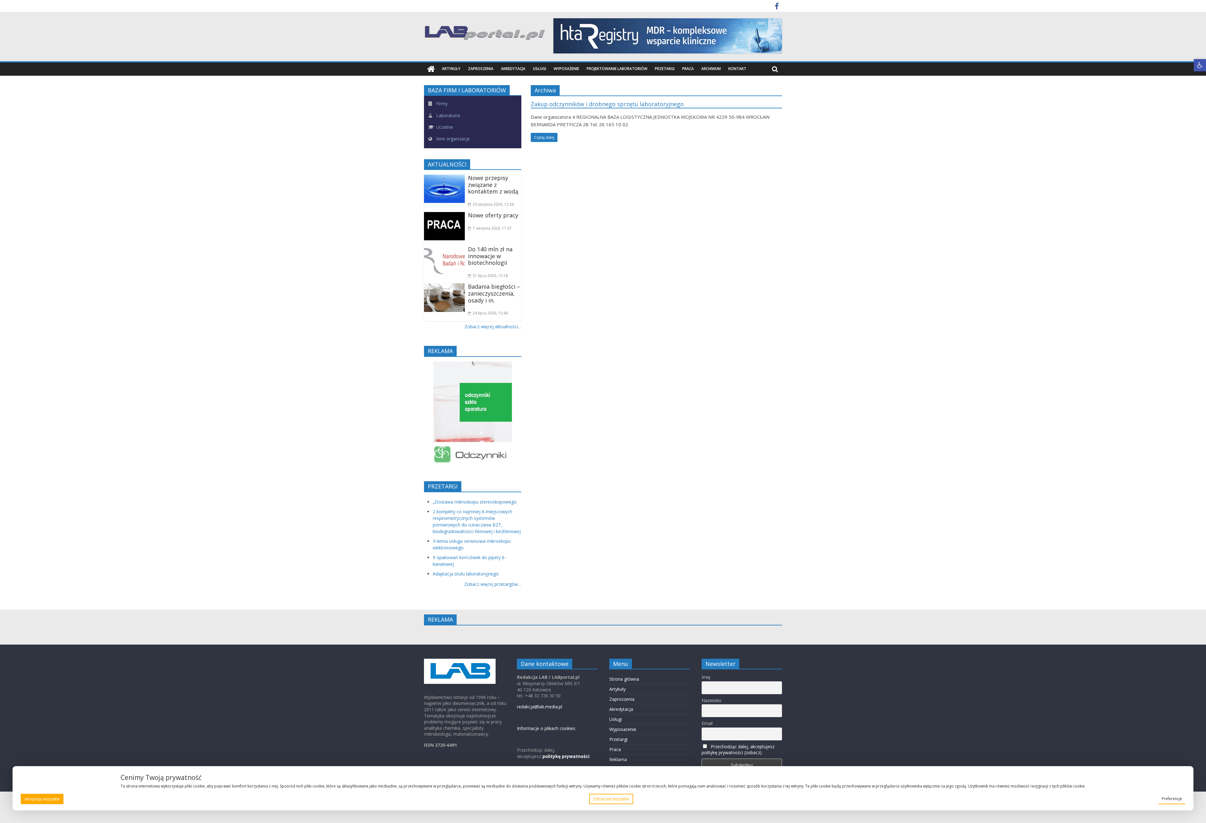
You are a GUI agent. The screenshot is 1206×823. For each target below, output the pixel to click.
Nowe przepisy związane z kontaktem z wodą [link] (493, 184)
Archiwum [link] (711, 68)
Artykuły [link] (451, 68)
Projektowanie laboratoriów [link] (617, 68)
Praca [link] (688, 68)
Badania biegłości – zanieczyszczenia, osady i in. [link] (494, 293)
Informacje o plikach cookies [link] (546, 728)
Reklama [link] (618, 759)
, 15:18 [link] (490, 275)
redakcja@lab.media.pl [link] (539, 707)
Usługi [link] (539, 68)
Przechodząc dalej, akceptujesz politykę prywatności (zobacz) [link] (738, 749)
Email (707, 723)
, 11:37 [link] (492, 228)
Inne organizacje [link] (452, 139)
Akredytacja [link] (513, 68)
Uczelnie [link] (444, 127)
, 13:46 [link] (490, 313)
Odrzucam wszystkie (611, 799)
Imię (706, 677)
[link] (1200, 65)
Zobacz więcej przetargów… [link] (492, 584)
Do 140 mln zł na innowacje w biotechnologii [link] (490, 255)
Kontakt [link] (737, 68)
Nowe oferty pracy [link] (493, 215)
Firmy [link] (441, 103)
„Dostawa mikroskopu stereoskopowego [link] (475, 502)
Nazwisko (711, 700)
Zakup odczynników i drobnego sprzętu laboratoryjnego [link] (607, 104)
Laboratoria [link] (447, 115)
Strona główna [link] (624, 679)
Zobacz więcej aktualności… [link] (492, 327)
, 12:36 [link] (493, 204)
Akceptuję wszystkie (42, 799)
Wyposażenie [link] (566, 68)
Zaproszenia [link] (480, 68)
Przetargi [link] (665, 68)
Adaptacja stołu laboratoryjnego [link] (466, 574)
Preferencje (1172, 798)
